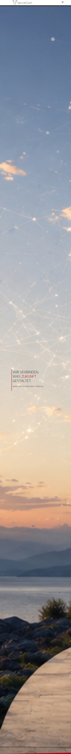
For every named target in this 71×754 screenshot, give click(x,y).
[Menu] (62, 2)
